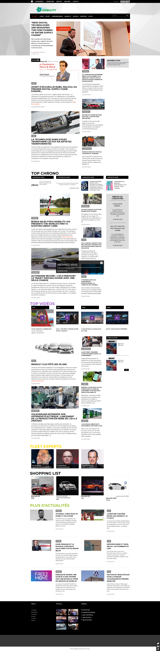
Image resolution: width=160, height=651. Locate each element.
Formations (50, 1)
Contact (76, 1)
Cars (42, 16)
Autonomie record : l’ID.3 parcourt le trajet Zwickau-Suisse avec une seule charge (53, 278)
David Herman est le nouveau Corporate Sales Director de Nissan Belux (67, 547)
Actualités (32, 1)
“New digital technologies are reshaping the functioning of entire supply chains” (42, 28)
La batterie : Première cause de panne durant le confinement (91, 353)
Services (84, 16)
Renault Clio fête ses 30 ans (49, 364)
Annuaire (67, 1)
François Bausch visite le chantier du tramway (92, 152)
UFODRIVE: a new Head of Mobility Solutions (67, 515)
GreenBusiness (58, 16)
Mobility (68, 16)
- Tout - (35, 16)
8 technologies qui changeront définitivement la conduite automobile (89, 282)
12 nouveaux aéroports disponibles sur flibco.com (91, 425)
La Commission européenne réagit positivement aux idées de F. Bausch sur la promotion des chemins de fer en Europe (92, 78)
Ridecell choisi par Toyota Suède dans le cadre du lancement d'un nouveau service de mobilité (91, 390)
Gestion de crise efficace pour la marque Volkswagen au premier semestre (118, 578)
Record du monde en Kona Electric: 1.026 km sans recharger (92, 116)
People (76, 16)
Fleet (48, 16)
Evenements (39, 1)
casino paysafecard (37, 381)
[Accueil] (46, 9)
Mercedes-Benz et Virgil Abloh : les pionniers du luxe (118, 546)
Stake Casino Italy (67, 237)
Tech (91, 16)
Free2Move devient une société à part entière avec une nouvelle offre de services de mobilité (67, 578)
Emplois (59, 1)
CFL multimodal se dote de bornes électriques (91, 210)
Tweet (158, 643)
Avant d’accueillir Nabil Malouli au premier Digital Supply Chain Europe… (54, 89)
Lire (126, 369)
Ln (158, 646)
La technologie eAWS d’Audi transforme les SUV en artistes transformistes (51, 141)
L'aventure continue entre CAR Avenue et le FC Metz (117, 516)
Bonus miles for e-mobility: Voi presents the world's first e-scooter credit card (50, 223)
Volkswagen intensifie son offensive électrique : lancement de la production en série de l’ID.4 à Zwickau (54, 417)
